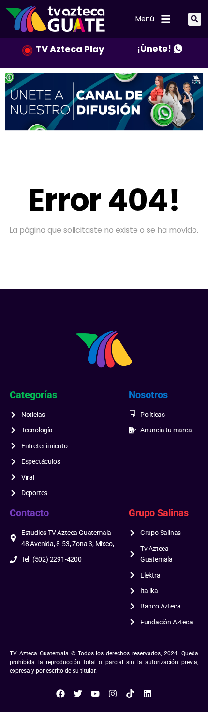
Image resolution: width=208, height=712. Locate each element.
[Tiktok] (130, 693)
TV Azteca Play (70, 49)
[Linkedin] (147, 693)
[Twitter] (78, 693)
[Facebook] (60, 693)
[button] (194, 19)
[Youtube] (95, 693)
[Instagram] (112, 693)
